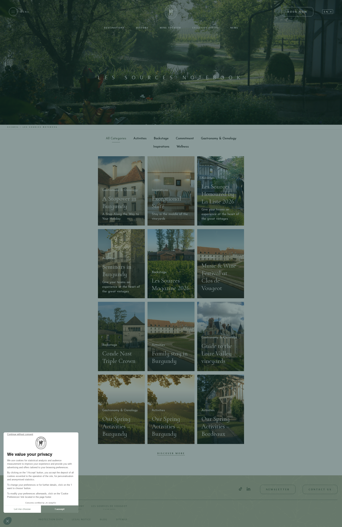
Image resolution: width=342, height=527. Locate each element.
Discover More (171, 453)
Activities (140, 138)
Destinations (114, 27)
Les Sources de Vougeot (109, 507)
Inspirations (161, 146)
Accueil (13, 127)
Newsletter (278, 489)
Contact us (320, 489)
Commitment (185, 138)
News (234, 27)
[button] (327, 11)
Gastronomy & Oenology (218, 138)
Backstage (161, 138)
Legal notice (81, 519)
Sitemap (121, 519)
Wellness (183, 146)
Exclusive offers (205, 27)
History (142, 27)
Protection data (51, 519)
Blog (103, 519)
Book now (297, 11)
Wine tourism (170, 27)
